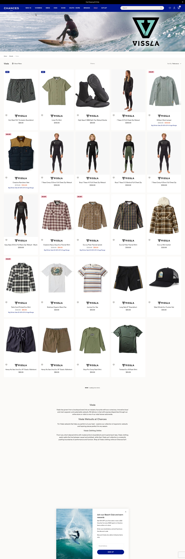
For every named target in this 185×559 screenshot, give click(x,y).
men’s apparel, (66, 412)
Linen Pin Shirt (57, 120)
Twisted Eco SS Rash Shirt (128, 369)
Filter (18, 63)
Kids (55, 8)
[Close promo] (182, 2)
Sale (95, 8)
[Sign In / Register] (174, 8)
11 (93, 109)
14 (95, 171)
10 (91, 109)
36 (133, 296)
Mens (48, 8)
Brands (87, 8)
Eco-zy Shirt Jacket (164, 245)
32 (124, 296)
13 (98, 109)
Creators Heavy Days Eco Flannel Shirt (56, 245)
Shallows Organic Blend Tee (56, 307)
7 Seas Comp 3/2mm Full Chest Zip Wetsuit (57, 182)
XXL (26, 109)
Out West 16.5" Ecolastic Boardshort (21, 120)
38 (135, 296)
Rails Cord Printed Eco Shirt (21, 307)
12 (95, 109)
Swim (63, 8)
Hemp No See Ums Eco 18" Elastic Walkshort (20, 369)
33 (127, 296)
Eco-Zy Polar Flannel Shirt (128, 245)
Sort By (169, 63)
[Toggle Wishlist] (21, 112)
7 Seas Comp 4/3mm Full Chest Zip (164, 182)
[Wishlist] (170, 8)
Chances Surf (121, 439)
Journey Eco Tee (92, 307)
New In (28, 8)
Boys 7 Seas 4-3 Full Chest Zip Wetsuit (92, 182)
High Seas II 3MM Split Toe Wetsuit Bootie (92, 120)
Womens (38, 8)
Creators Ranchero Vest (21, 182)
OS (164, 296)
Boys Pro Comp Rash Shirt (92, 369)
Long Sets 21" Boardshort (128, 307)
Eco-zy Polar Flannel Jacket (92, 245)
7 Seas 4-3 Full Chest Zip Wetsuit (128, 120)
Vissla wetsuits (65, 424)
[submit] (161, 8)
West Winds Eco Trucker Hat (164, 307)
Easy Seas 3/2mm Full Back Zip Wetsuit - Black (21, 245)
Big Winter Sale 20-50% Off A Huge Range (164, 125)
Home (5, 56)
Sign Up (111, 552)
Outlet (104, 8)
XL (22, 109)
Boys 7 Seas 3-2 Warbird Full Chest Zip (128, 182)
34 (130, 296)
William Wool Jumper (164, 120)
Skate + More (74, 8)
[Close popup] (125, 511)
